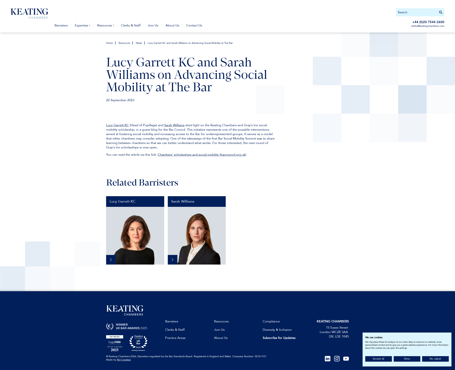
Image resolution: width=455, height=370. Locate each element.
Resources (124, 43)
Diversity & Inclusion (277, 330)
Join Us (153, 25)
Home (109, 43)
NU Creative (124, 359)
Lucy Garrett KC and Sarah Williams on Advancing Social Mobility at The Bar (190, 43)
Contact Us (194, 25)
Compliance (271, 321)
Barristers (61, 25)
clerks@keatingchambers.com (427, 26)
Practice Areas (175, 338)
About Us (172, 25)
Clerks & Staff (131, 25)
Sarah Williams (182, 201)
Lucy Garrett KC (122, 201)
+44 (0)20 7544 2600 (428, 22)
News (139, 43)
